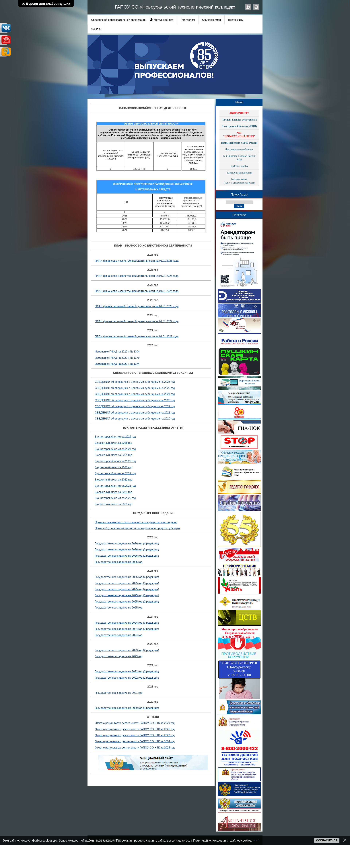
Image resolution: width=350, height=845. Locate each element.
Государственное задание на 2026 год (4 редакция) (127, 543)
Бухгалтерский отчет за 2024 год (115, 449)
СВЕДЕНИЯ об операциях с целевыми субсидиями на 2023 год (135, 400)
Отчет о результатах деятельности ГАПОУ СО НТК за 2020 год (135, 723)
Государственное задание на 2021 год (118, 692)
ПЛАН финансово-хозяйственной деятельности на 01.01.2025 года (136, 275)
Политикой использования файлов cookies (222, 840)
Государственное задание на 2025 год (118, 607)
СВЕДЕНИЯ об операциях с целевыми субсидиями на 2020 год (135, 418)
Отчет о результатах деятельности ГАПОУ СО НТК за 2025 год (135, 747)
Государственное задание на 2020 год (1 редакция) (127, 707)
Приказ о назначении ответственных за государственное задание (136, 522)
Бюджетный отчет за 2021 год (113, 492)
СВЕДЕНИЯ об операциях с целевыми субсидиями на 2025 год (135, 388)
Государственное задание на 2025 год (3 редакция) (127, 595)
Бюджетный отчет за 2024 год (113, 455)
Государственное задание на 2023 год (118, 656)
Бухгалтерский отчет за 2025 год (115, 436)
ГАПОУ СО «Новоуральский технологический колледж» (175, 7)
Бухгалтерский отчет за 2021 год (115, 485)
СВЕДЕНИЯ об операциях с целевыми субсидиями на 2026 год (135, 381)
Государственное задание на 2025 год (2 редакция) (127, 601)
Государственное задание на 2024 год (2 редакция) (127, 628)
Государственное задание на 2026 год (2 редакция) (127, 555)
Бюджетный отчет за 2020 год (113, 504)
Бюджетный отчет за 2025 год (113, 442)
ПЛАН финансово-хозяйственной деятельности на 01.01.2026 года (136, 260)
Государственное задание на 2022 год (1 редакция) (127, 677)
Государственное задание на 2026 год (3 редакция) (127, 549)
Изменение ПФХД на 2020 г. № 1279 (117, 357)
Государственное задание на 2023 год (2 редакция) (127, 650)
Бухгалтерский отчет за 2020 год (115, 498)
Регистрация (248, 7)
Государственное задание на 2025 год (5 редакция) (127, 583)
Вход (256, 7)
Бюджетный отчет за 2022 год (113, 479)
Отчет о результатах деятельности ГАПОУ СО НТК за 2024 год (135, 741)
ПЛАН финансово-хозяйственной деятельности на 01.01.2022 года (136, 321)
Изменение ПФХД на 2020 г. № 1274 (117, 363)
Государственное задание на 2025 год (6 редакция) (127, 577)
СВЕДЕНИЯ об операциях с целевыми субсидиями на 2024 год (135, 394)
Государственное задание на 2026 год (118, 561)
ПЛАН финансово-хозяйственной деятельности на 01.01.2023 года (136, 306)
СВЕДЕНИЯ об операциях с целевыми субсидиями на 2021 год (135, 412)
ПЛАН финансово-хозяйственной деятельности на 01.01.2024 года (136, 290)
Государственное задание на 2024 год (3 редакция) (127, 622)
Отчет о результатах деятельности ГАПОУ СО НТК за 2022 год (135, 735)
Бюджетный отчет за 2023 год (113, 467)
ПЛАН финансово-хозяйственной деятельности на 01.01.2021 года (136, 336)
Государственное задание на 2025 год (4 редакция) (127, 589)
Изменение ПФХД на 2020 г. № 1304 (117, 351)
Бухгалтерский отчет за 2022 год (115, 473)
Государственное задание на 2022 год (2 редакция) (127, 671)
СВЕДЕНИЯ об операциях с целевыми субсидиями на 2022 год (135, 406)
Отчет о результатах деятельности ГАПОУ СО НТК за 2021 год (135, 729)
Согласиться (327, 840)
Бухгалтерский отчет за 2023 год (115, 461)
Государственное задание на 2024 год (118, 635)
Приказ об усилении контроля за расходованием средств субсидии (137, 528)
